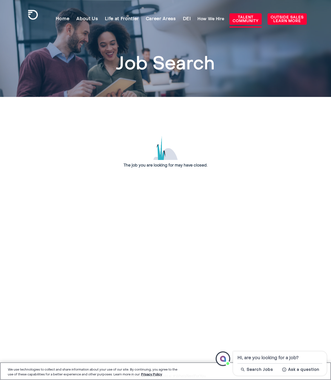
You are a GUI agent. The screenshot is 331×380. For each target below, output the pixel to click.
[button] (223, 358)
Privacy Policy (151, 374)
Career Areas (161, 19)
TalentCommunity (246, 19)
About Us (87, 19)
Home (63, 19)
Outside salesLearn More (287, 19)
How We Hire (210, 18)
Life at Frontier (122, 19)
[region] (165, 371)
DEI (187, 19)
